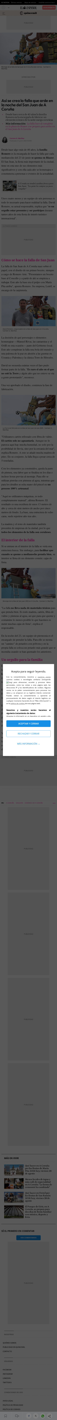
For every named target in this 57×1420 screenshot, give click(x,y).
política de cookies (18, 703)
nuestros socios (44, 677)
